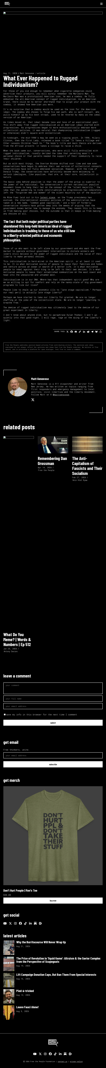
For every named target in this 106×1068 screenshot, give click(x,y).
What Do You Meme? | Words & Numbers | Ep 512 (17, 639)
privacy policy (76, 1061)
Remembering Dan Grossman (52, 460)
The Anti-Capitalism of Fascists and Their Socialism (87, 465)
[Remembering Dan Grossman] (53, 444)
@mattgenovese (61, 394)
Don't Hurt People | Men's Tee (20, 890)
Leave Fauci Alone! (27, 1007)
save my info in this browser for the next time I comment (41, 714)
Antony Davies (11, 651)
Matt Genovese (27, 73)
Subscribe (53, 764)
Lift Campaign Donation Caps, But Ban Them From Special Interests (56, 974)
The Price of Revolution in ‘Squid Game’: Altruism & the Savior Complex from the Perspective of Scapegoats (58, 959)
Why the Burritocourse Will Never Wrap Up (41, 942)
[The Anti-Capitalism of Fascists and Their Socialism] (87, 444)
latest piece (47, 197)
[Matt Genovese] (17, 386)
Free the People (46, 470)
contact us (62, 1061)
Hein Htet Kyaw (80, 480)
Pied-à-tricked (25, 991)
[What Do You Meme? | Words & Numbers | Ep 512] (18, 532)
